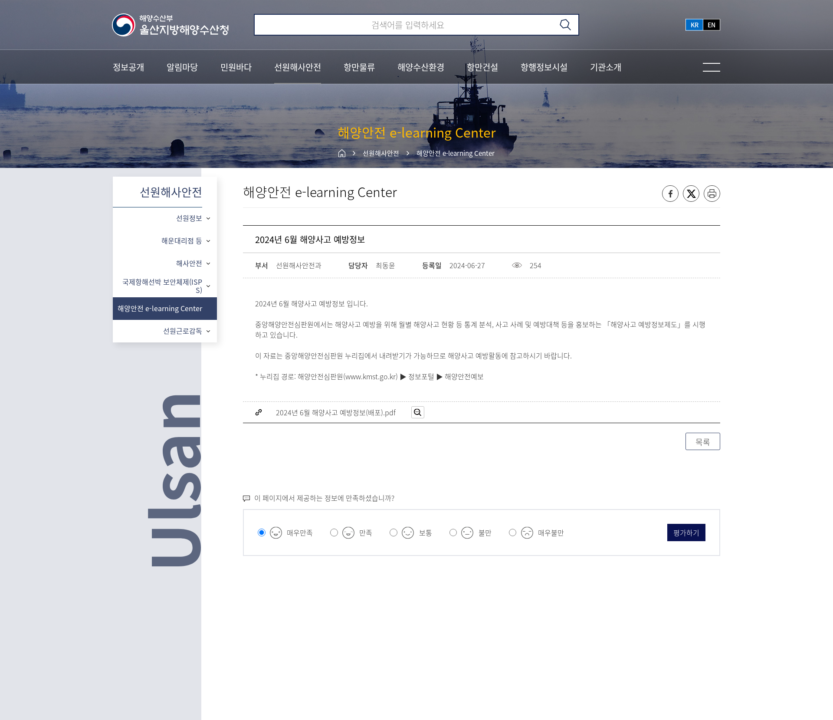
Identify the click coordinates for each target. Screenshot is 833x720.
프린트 (712, 193)
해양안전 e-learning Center (455, 153)
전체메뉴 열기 (711, 67)
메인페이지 (341, 153)
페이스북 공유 (670, 193)
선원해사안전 (381, 153)
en (711, 24)
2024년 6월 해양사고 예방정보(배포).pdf (336, 412)
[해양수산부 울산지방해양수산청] (171, 24)
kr (695, 24)
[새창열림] (417, 412)
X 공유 (691, 193)
